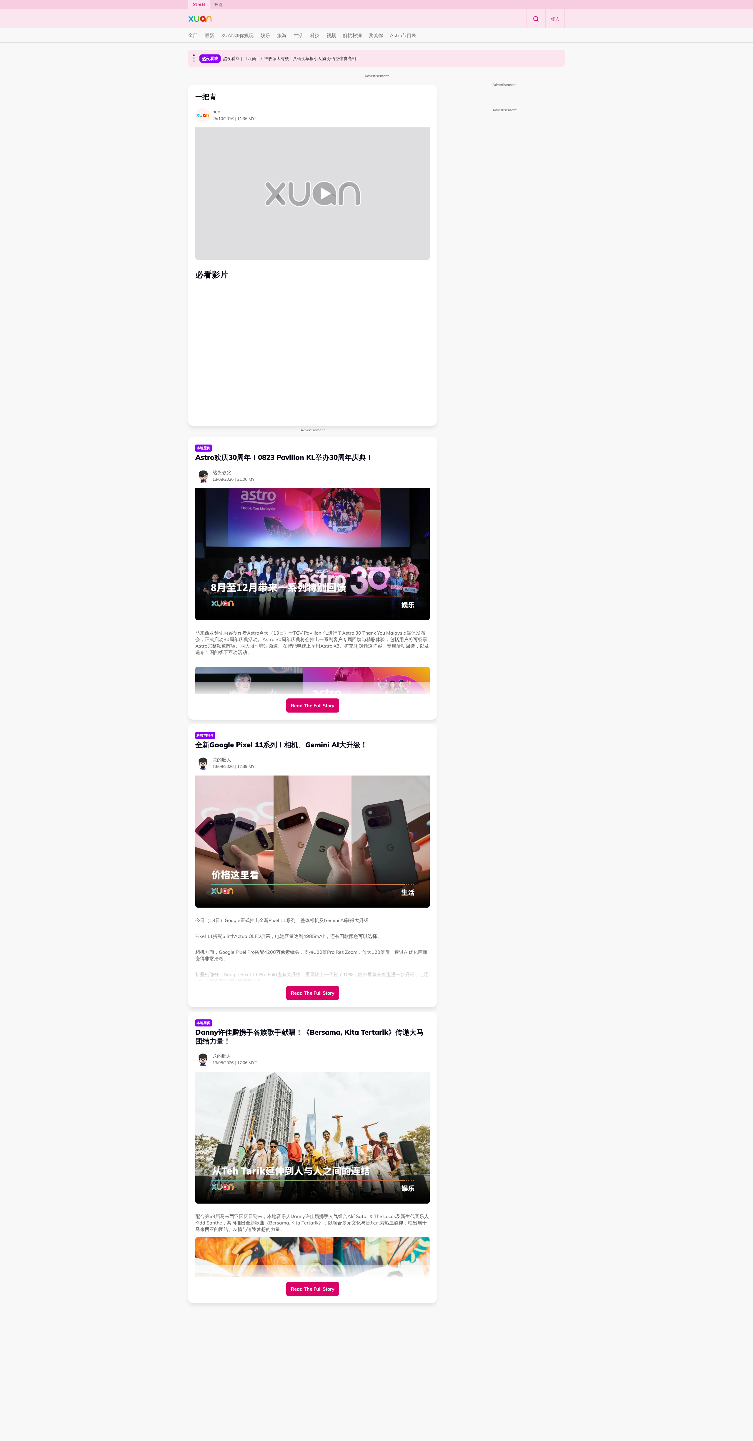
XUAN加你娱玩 (237, 35)
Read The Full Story (312, 705)
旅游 (281, 35)
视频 (331, 35)
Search (536, 18)
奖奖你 (376, 35)
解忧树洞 (352, 35)
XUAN (199, 4)
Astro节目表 (403, 35)
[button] (194, 55)
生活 (298, 35)
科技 (314, 35)
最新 (209, 35)
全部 (193, 35)
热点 (218, 4)
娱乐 (265, 35)
